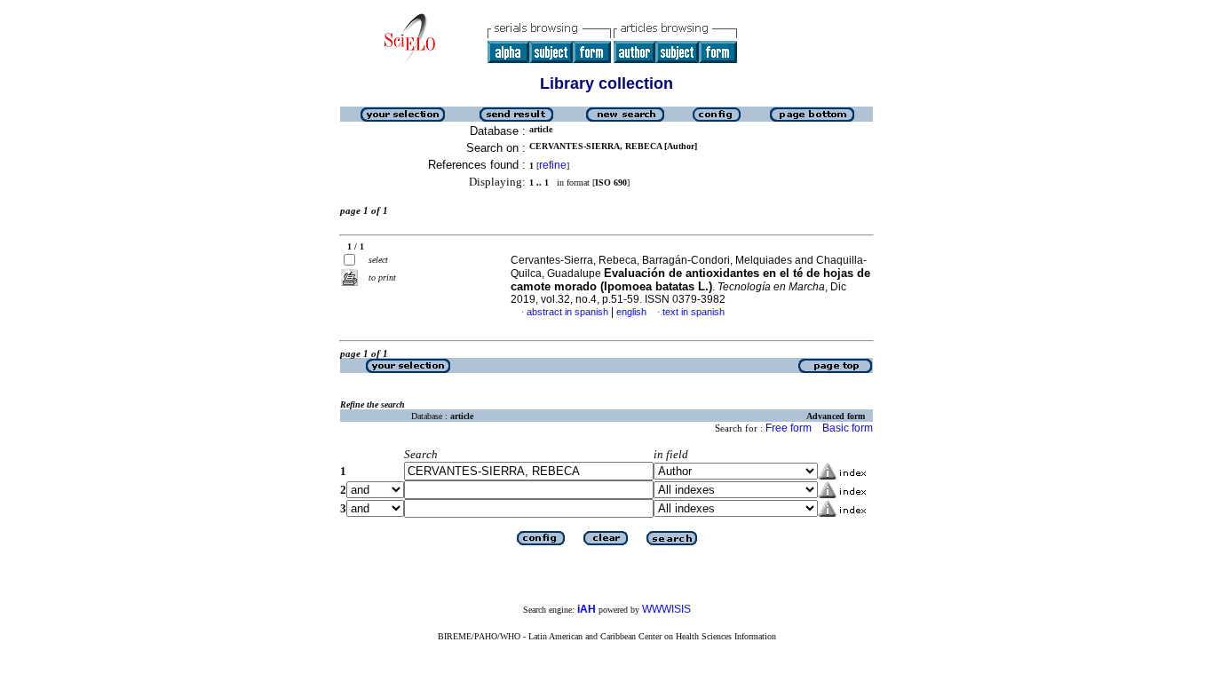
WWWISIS (666, 609)
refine (553, 165)
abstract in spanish (567, 311)
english (631, 311)
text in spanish (693, 311)
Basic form (847, 428)
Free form (788, 428)
